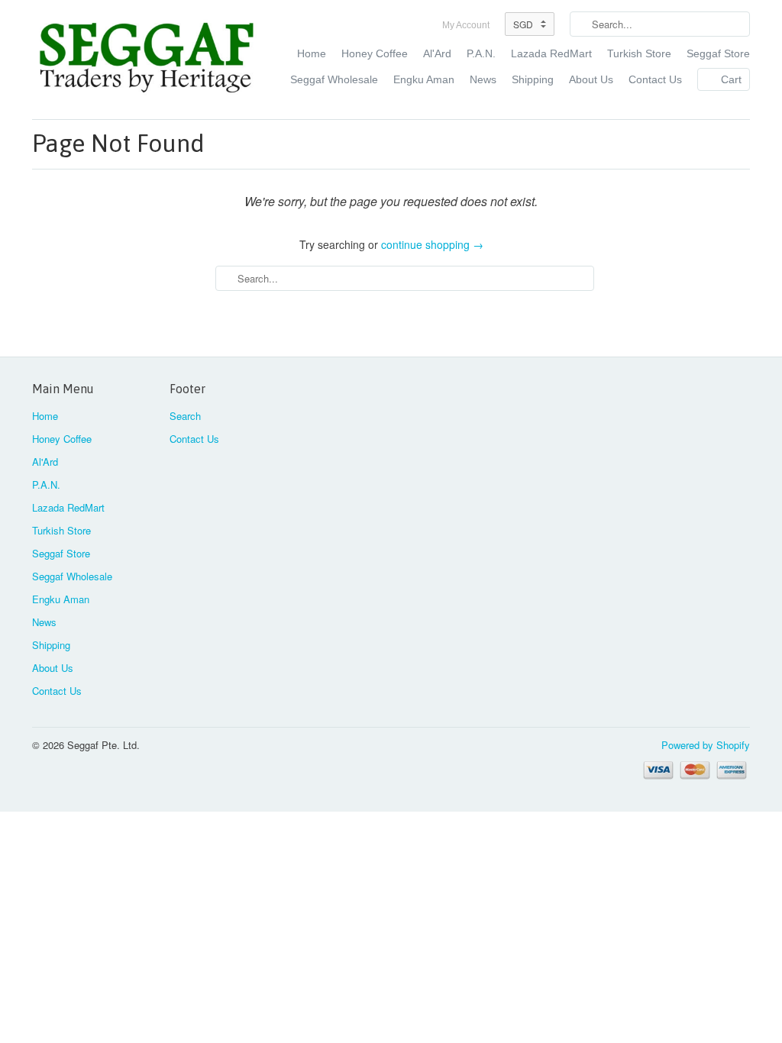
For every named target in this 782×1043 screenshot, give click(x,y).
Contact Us (655, 79)
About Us (591, 79)
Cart (731, 79)
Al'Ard (437, 53)
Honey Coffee (374, 53)
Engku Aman (423, 79)
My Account (466, 25)
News (483, 79)
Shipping (533, 79)
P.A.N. (481, 53)
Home (311, 53)
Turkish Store (639, 53)
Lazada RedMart (551, 53)
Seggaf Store (718, 53)
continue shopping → (432, 244)
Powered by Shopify (705, 745)
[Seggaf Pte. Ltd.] (146, 59)
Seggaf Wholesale (334, 79)
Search (185, 415)
